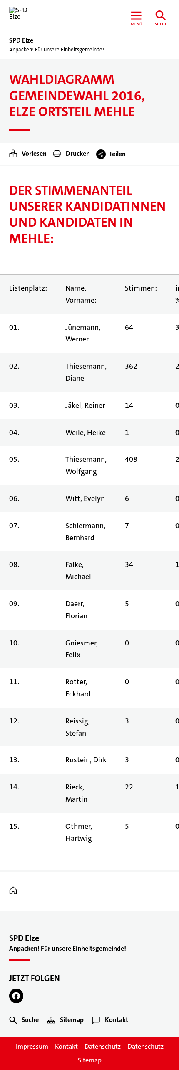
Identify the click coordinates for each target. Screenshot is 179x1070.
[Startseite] (15, 891)
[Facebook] (16, 996)
